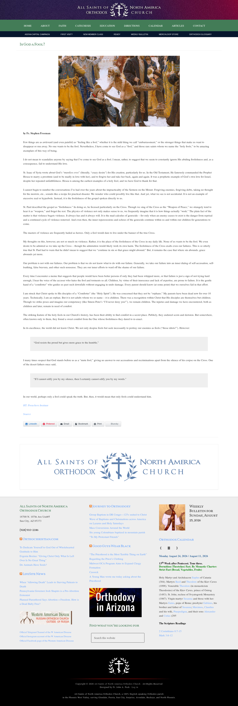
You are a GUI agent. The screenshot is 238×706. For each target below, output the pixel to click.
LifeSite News (34, 574)
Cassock (93, 572)
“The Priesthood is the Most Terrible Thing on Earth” (118, 554)
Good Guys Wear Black (111, 546)
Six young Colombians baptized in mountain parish (117, 532)
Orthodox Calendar (176, 539)
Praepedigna (180, 611)
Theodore (191, 581)
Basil (178, 581)
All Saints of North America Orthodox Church (117, 683)
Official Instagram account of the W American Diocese (45, 636)
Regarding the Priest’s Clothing (106, 558)
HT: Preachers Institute (35, 405)
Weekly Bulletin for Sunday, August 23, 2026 (203, 513)
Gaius (171, 603)
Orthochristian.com (40, 539)
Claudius (209, 607)
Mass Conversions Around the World (109, 527)
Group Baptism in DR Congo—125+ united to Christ (118, 514)
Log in (135, 687)
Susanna (188, 598)
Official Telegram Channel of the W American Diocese (45, 632)
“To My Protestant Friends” (104, 537)
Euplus (195, 577)
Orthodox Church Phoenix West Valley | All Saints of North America (119, 10)
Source (27, 414)
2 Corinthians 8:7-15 (170, 631)
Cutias (167, 615)
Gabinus (207, 603)
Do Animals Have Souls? (33, 564)
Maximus (198, 607)
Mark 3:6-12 (166, 635)
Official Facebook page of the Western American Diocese (47, 640)
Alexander (209, 611)
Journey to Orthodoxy (111, 506)
